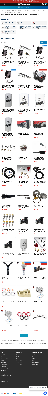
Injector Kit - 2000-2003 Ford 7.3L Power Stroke (8, 230)
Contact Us (17, 1)
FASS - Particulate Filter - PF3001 (40, 110)
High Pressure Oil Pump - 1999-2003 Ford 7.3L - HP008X (8, 327)
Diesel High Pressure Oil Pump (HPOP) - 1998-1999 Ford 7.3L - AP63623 (40, 62)
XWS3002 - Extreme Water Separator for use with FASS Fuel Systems (24, 110)
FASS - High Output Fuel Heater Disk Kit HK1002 (40, 182)
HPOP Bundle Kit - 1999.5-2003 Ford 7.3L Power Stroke (23, 62)
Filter (42, 42)
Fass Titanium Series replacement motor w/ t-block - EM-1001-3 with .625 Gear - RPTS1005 (40, 230)
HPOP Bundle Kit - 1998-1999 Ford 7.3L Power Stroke (8, 62)
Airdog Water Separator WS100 (24, 254)
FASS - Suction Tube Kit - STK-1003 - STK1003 (40, 254)
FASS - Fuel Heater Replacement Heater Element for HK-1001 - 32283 (39, 158)
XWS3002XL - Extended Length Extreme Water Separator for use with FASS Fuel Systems (8, 110)
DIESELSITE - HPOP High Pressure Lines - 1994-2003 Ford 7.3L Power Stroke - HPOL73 (24, 86)
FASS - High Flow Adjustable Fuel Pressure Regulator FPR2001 (7, 206)
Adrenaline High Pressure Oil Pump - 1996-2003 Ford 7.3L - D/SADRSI (39, 86)
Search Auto (21, 390)
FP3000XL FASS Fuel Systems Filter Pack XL (23, 134)
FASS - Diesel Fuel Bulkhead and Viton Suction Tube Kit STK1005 (7, 158)
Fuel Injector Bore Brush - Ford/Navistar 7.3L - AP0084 (23, 206)
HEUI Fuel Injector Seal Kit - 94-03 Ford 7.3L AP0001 (8, 303)
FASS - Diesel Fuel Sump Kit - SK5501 (38, 206)
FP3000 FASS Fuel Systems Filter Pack (39, 134)
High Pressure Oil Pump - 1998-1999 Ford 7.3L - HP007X (40, 303)
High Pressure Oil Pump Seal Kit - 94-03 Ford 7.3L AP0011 (24, 327)
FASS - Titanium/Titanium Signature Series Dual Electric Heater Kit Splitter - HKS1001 (7, 279)
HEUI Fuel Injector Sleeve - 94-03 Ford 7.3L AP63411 (23, 303)
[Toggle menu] (2, 4)
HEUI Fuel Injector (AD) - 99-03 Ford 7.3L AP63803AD (24, 279)
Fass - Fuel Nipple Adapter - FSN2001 (22, 158)
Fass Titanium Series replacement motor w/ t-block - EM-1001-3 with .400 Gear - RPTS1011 (24, 230)
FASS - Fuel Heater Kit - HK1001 (8, 182)
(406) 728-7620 (36, 1)
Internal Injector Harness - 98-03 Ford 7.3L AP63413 (39, 327)
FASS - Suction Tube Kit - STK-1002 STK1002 (24, 182)
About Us (12, 1)
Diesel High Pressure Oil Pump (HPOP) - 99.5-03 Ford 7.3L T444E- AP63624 (8, 86)
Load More (24, 335)
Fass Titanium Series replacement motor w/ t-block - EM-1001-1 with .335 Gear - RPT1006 (8, 254)
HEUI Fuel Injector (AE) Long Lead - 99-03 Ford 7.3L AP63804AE (40, 279)
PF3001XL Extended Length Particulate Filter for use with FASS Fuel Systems (8, 134)
